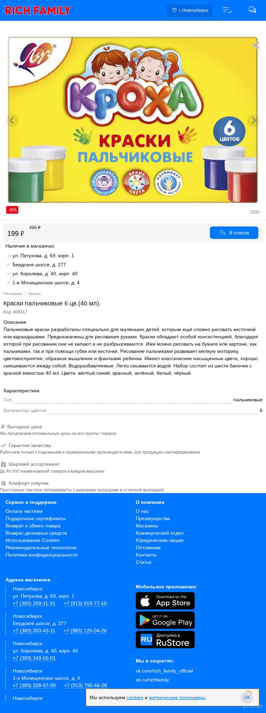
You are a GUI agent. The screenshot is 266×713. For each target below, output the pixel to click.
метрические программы (177, 697)
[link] (38, 10)
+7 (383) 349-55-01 (34, 658)
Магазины (147, 525)
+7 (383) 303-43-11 (34, 630)
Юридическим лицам (160, 540)
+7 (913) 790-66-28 (85, 685)
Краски (34, 294)
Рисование (13, 294)
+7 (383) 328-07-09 (34, 685)
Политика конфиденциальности (42, 555)
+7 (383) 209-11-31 (34, 603)
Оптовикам (148, 547)
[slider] (247, 697)
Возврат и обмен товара (33, 525)
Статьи (143, 562)
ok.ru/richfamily (152, 680)
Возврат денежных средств (36, 533)
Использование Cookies (33, 540)
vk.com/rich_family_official (164, 671)
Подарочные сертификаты (36, 518)
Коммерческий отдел (160, 533)
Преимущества (153, 518)
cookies (135, 697)
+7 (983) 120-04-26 (85, 630)
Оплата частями (24, 511)
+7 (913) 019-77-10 (85, 603)
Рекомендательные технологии (41, 547)
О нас (142, 511)
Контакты (146, 555)
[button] (227, 10)
